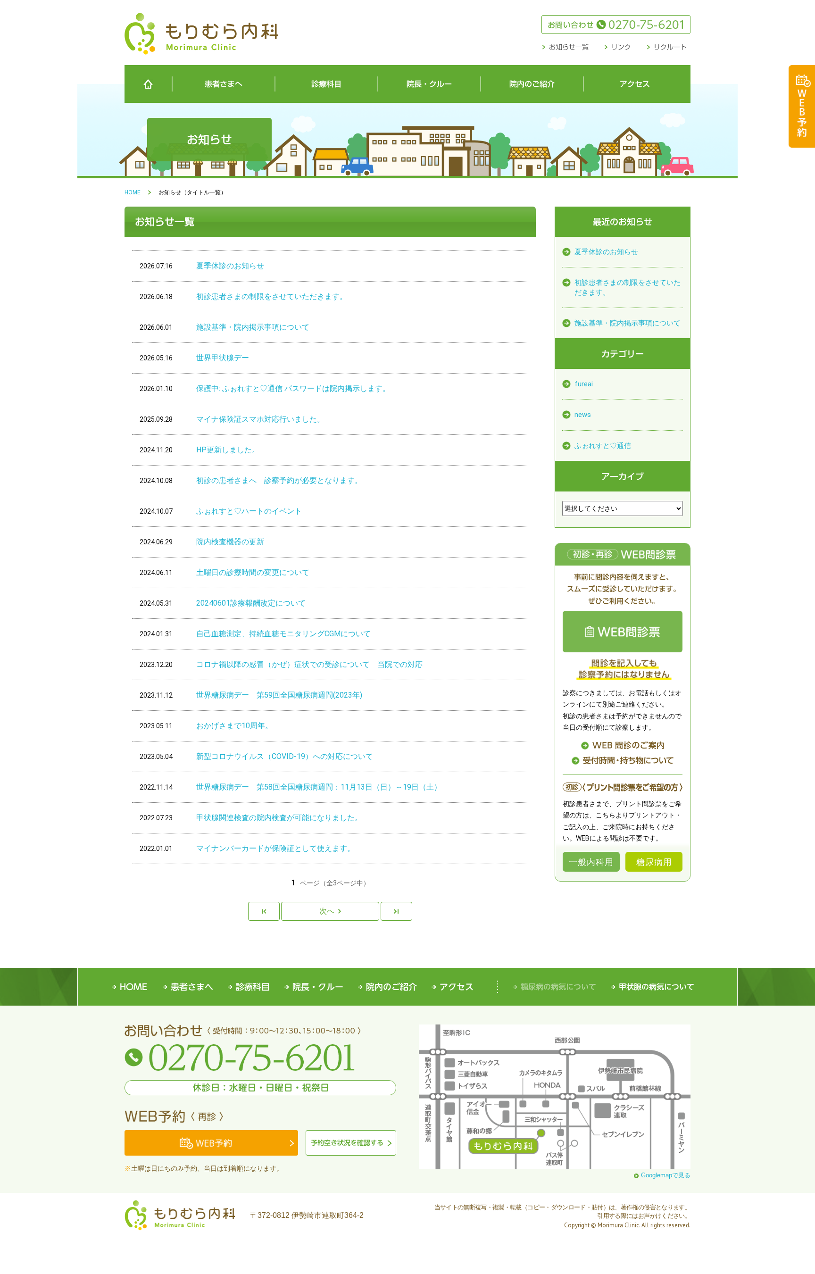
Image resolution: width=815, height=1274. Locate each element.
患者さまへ (223, 84)
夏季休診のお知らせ (606, 252)
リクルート (670, 47)
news (582, 414)
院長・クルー (429, 84)
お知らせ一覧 (569, 47)
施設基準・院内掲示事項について (627, 323)
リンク (621, 47)
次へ (326, 911)
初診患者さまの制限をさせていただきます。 (627, 287)
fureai (583, 384)
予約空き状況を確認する (347, 1143)
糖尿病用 (654, 861)
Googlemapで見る (665, 1175)
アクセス (635, 84)
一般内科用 (591, 861)
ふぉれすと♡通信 (602, 445)
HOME (133, 192)
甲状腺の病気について (656, 987)
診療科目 (326, 84)
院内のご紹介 (532, 84)
